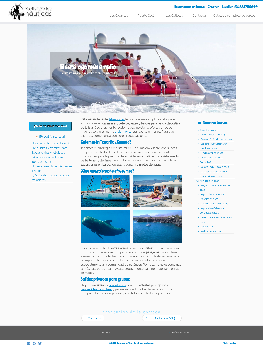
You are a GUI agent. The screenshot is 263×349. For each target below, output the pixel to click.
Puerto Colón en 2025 (162, 318)
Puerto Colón (147, 15)
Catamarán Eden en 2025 (214, 203)
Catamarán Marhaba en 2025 (216, 139)
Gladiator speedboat (212, 153)
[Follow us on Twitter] (41, 343)
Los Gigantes (119, 15)
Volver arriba (229, 343)
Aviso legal (105, 332)
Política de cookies (180, 332)
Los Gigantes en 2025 (206, 130)
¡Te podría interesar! (52, 136)
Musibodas (117, 119)
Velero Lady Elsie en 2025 (215, 167)
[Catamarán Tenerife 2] (157, 191)
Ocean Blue (207, 226)
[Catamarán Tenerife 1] (105, 191)
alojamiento (123, 131)
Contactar (199, 15)
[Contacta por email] (30, 343)
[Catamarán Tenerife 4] (157, 226)
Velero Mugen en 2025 (213, 134)
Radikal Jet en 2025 (211, 231)
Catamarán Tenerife (126, 343)
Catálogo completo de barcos (234, 15)
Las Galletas (175, 15)
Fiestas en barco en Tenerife (51, 143)
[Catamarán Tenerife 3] (105, 226)
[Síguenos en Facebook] (35, 343)
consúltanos (117, 285)
